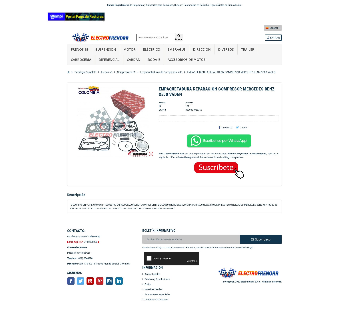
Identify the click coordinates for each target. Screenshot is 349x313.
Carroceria (81, 59)
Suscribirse (262, 239)
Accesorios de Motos (186, 59)
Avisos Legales (152, 274)
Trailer (247, 49)
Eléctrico (151, 49)
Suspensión (106, 49)
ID (160, 106)
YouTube (90, 281)
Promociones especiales (157, 294)
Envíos (148, 284)
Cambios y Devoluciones (157, 279)
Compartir (227, 127)
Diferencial (109, 59)
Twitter (80, 281)
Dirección (202, 49)
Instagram (109, 281)
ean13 (162, 109)
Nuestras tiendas (153, 289)
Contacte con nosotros (156, 299)
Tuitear (243, 127)
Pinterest (99, 281)
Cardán (133, 59)
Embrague (177, 49)
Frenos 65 (79, 49)
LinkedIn (119, 281)
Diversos (226, 49)
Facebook (71, 281)
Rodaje (154, 59)
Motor (129, 49)
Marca (162, 102)
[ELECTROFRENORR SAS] (99, 37)
